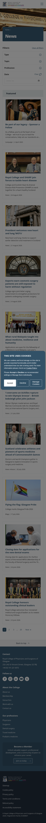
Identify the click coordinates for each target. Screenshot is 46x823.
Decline (23, 383)
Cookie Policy (31, 368)
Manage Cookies (35, 383)
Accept (10, 383)
